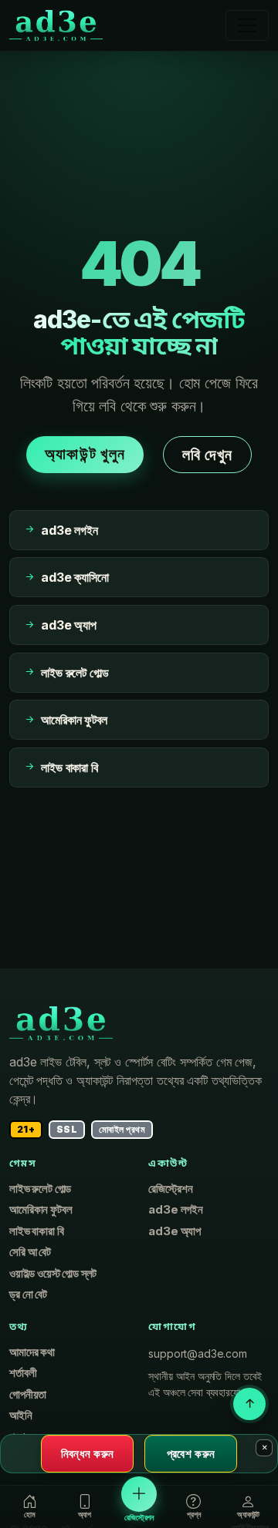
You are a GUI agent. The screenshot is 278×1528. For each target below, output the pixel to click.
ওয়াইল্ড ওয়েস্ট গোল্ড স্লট (53, 1274)
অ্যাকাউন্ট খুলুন (85, 454)
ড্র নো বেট (28, 1294)
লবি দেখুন (207, 454)
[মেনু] (247, 25)
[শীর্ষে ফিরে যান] (249, 1404)
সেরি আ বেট (30, 1252)
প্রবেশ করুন (191, 1453)
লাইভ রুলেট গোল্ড (40, 1189)
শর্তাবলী (22, 1373)
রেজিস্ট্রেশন (170, 1189)
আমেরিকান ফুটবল (40, 1210)
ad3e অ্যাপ (174, 1231)
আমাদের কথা (32, 1352)
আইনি (20, 1415)
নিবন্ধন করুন (87, 1453)
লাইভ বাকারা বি (36, 1231)
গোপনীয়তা (27, 1395)
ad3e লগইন (175, 1210)
